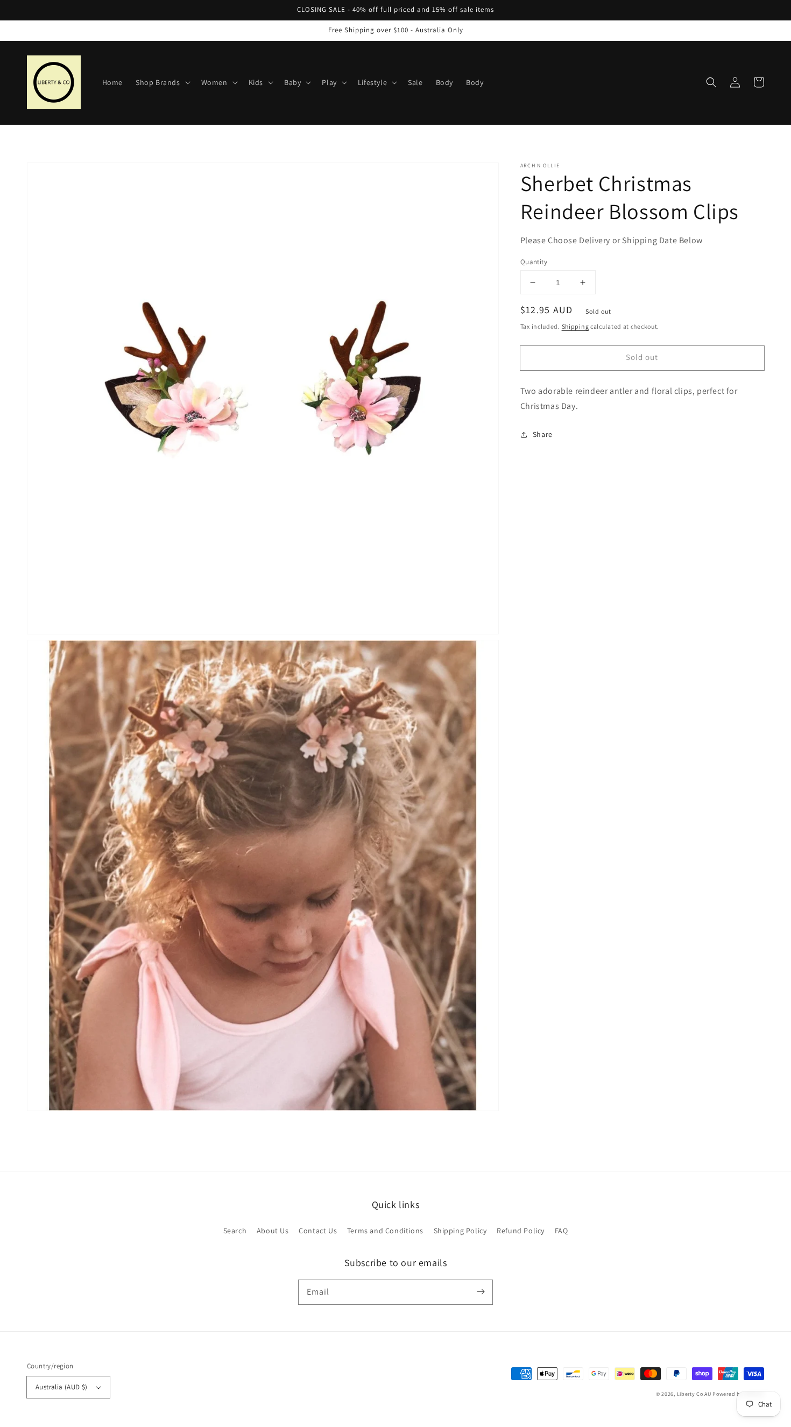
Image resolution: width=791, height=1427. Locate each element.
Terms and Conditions (385, 1230)
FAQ (561, 1230)
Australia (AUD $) (62, 1386)
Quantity (533, 261)
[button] (711, 82)
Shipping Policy (460, 1230)
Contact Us (318, 1230)
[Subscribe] (480, 1292)
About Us (273, 1230)
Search (235, 1230)
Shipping (575, 326)
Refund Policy (521, 1230)
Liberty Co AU (694, 1393)
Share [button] (543, 434)
